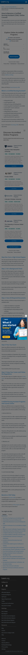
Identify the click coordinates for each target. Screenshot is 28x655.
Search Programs (14, 652)
